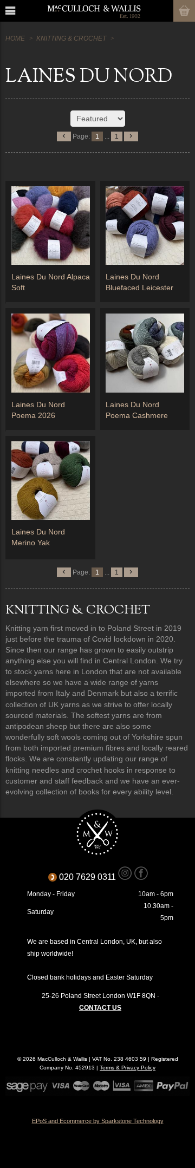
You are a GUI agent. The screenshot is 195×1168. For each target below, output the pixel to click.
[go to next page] (131, 136)
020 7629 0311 (91, 877)
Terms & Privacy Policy (127, 1068)
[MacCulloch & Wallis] (93, 11)
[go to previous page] (64, 136)
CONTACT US (100, 1008)
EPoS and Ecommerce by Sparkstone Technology (98, 1121)
